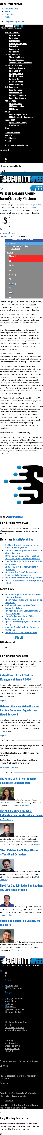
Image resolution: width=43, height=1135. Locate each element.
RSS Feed (8, 1024)
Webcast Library (10, 1001)
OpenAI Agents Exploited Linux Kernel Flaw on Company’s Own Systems (20, 606)
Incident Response (16, 60)
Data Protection (15, 92)
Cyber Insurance (15, 90)
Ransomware (14, 49)
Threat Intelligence (16, 57)
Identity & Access (16, 76)
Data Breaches (15, 40)
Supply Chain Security (17, 98)
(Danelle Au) (24, 805)
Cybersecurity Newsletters (14, 1012)
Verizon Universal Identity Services (18, 209)
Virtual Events (9, 14)
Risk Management (12, 87)
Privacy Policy (9, 1051)
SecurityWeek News (7, 233)
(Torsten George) (33, 844)
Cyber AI (8, 128)
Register (3, 700)
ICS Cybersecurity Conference (15, 21)
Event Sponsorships (11, 1043)
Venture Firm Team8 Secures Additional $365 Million (23, 577)
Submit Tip (4, 1065)
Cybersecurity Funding (18, 122)
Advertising (9, 1040)
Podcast (7, 16)
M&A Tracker (14, 125)
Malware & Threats (12, 32)
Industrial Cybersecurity (18, 114)
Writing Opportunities (12, 1045)
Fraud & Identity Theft (18, 43)
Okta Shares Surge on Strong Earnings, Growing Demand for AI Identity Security (21, 546)
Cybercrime (13, 38)
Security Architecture (13, 65)
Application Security (17, 68)
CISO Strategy (10, 100)
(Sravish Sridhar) (6, 915)
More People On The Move (9, 767)
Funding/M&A (10, 120)
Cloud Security (15, 70)
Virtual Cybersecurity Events (14, 998)
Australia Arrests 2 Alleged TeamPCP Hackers (21, 632)
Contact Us (4, 1083)
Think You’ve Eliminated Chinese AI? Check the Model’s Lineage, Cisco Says (21, 617)
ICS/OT (7, 111)
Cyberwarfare (14, 35)
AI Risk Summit (10, 1006)
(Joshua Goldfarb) (18, 950)
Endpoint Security (16, 73)
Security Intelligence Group (14, 1027)
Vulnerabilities (14, 51)
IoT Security (14, 79)
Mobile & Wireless (16, 81)
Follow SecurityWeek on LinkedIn (16, 1030)
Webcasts (8, 11)
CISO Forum (13, 109)
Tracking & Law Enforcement (20, 62)
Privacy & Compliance (17, 95)
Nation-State (14, 46)
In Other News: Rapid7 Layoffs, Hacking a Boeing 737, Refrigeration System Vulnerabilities (23, 573)
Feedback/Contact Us (12, 1048)
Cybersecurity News (11, 8)
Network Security (16, 84)
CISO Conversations (17, 106)
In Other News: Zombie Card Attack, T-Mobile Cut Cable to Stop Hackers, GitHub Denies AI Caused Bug (23, 557)
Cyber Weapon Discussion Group (16, 1022)
